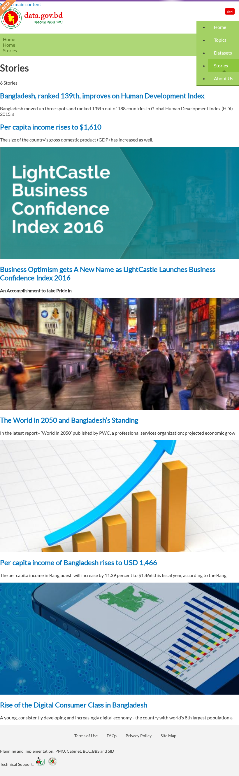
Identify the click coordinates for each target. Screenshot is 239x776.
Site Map (168, 735)
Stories (221, 65)
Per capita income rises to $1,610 (50, 127)
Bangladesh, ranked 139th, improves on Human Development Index (102, 95)
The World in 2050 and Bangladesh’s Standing (69, 420)
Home (220, 27)
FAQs (112, 735)
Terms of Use (86, 735)
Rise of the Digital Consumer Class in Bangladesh (73, 704)
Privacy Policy (139, 735)
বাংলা (229, 11)
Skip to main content (20, 4)
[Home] (32, 27)
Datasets (223, 52)
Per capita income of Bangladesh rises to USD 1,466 (78, 562)
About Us (223, 78)
